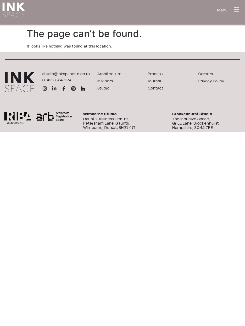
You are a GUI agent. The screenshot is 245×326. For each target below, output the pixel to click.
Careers (205, 73)
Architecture (109, 73)
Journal (154, 81)
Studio (103, 88)
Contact (155, 88)
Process (155, 73)
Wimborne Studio (100, 113)
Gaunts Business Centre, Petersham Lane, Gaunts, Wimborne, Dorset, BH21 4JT (109, 123)
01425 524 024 (57, 80)
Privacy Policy (211, 81)
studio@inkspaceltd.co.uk (66, 73)
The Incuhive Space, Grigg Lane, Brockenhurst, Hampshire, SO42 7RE (196, 123)
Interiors (105, 81)
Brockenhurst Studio (192, 113)
